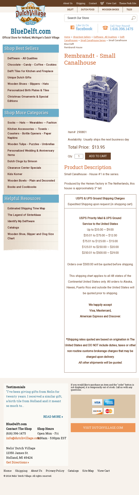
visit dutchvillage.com (103, 427)
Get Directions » (17, 462)
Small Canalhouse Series (93, 40)
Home (67, 37)
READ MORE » (53, 416)
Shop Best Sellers (82, 37)
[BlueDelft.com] (31, 20)
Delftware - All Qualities (105, 37)
